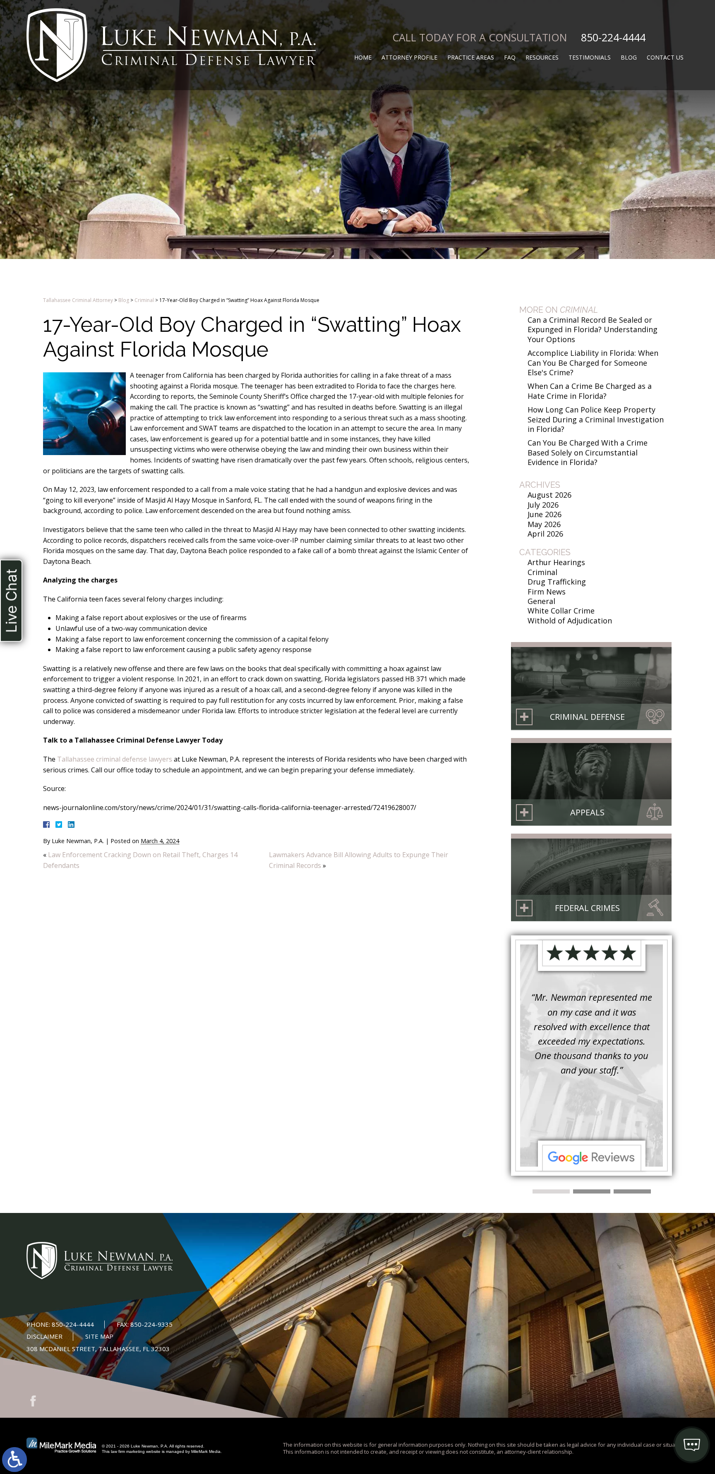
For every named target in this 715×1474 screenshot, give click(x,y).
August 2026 (549, 495)
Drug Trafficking (557, 582)
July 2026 (543, 505)
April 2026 (545, 534)
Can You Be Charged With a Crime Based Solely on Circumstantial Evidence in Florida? (588, 452)
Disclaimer (44, 1336)
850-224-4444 (613, 37)
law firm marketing (128, 1451)
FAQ (510, 57)
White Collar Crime (561, 611)
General (541, 601)
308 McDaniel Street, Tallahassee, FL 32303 (98, 1349)
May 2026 (544, 524)
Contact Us (665, 57)
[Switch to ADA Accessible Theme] (14, 1459)
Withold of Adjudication (570, 621)
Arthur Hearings (556, 562)
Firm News (547, 592)
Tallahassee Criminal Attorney (78, 300)
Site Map (99, 1336)
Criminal (144, 300)
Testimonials (590, 57)
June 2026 (544, 514)
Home (363, 57)
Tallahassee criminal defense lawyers (114, 759)
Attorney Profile (409, 57)
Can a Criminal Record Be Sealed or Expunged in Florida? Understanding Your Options (592, 329)
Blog (629, 57)
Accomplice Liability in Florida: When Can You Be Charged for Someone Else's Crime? (593, 362)
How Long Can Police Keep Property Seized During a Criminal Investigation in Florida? (596, 419)
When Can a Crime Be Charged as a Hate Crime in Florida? (590, 390)
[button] (551, 1191)
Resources (542, 57)
